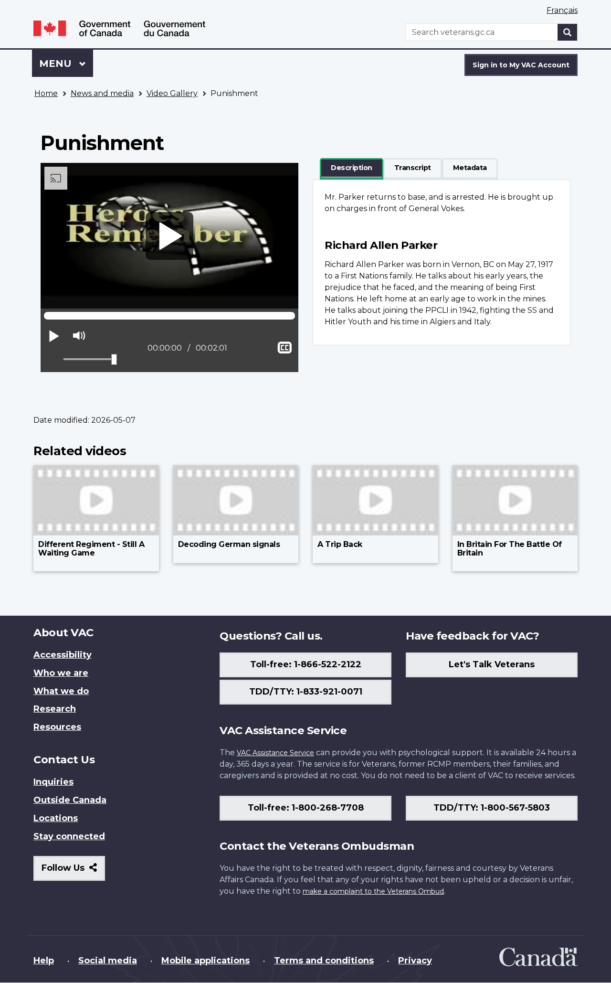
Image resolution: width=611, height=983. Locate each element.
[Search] (568, 32)
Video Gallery (172, 93)
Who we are (60, 673)
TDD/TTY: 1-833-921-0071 (305, 691)
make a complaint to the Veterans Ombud (373, 891)
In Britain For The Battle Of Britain (509, 548)
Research (54, 709)
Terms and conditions (324, 960)
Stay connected (69, 836)
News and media (102, 93)
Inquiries (53, 782)
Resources (57, 727)
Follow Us (73, 871)
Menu (56, 63)
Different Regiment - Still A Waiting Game (91, 548)
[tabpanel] (441, 262)
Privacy (415, 960)
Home (46, 93)
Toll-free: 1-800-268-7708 (306, 807)
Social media (107, 960)
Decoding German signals (229, 544)
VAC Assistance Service (275, 752)
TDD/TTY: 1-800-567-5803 (491, 807)
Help (43, 960)
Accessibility (62, 655)
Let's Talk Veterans (492, 664)
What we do (61, 691)
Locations (55, 818)
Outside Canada (69, 800)
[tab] (351, 168)
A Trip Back (339, 544)
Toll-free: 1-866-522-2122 (305, 664)
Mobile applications (205, 960)
